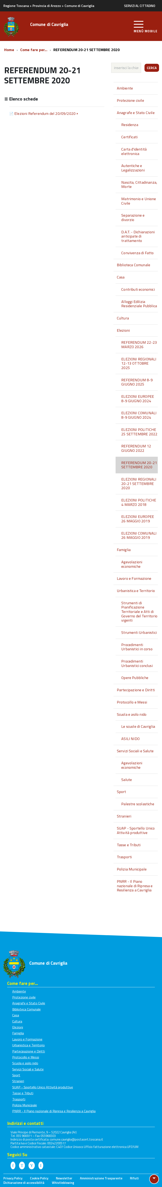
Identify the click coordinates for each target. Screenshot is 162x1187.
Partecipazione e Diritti (136, 690)
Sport (121, 792)
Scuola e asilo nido (131, 714)
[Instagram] (40, 1165)
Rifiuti (134, 1178)
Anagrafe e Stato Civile (136, 112)
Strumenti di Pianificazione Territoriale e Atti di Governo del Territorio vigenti (139, 611)
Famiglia (124, 550)
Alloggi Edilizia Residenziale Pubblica (139, 304)
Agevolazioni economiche (131, 564)
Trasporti (124, 857)
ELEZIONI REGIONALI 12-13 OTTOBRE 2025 (138, 363)
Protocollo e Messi (132, 702)
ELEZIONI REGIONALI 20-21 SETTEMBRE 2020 (138, 483)
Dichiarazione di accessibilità (23, 1182)
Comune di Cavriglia (49, 25)
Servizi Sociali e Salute (135, 751)
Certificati (129, 137)
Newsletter (64, 1178)
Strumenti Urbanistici (139, 632)
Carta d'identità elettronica (134, 151)
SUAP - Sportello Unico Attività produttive (136, 830)
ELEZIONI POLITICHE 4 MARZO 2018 (138, 502)
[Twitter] (22, 1165)
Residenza (129, 125)
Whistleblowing (63, 1182)
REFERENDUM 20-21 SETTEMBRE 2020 (139, 465)
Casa (121, 277)
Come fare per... (34, 50)
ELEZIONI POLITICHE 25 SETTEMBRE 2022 (139, 432)
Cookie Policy (39, 1178)
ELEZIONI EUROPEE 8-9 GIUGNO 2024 (137, 399)
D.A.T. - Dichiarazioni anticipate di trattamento (138, 236)
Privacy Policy (12, 1178)
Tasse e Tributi (129, 845)
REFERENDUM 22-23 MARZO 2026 (139, 345)
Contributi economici (138, 289)
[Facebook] (13, 1165)
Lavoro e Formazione (134, 578)
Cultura (123, 318)
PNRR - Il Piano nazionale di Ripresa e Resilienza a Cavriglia (135, 886)
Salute (126, 779)
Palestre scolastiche (137, 804)
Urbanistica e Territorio (136, 591)
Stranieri (124, 816)
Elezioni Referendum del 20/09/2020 (45, 113)
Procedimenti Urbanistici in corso (137, 647)
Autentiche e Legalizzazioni (133, 168)
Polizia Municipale (132, 869)
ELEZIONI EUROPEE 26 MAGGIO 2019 (137, 519)
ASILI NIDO (130, 739)
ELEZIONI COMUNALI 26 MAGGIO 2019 (139, 535)
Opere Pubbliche (134, 677)
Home (9, 50)
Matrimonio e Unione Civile (138, 201)
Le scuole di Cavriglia (138, 726)
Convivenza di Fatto (137, 253)
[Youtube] (31, 1165)
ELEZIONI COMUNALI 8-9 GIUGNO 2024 (139, 415)
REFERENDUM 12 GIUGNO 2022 (136, 448)
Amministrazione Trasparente (101, 1178)
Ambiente (125, 88)
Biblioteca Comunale (133, 265)
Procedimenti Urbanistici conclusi (137, 663)
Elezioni (123, 330)
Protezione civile (130, 100)
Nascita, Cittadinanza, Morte (139, 184)
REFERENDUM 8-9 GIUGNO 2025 (137, 382)
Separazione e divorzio (132, 217)
